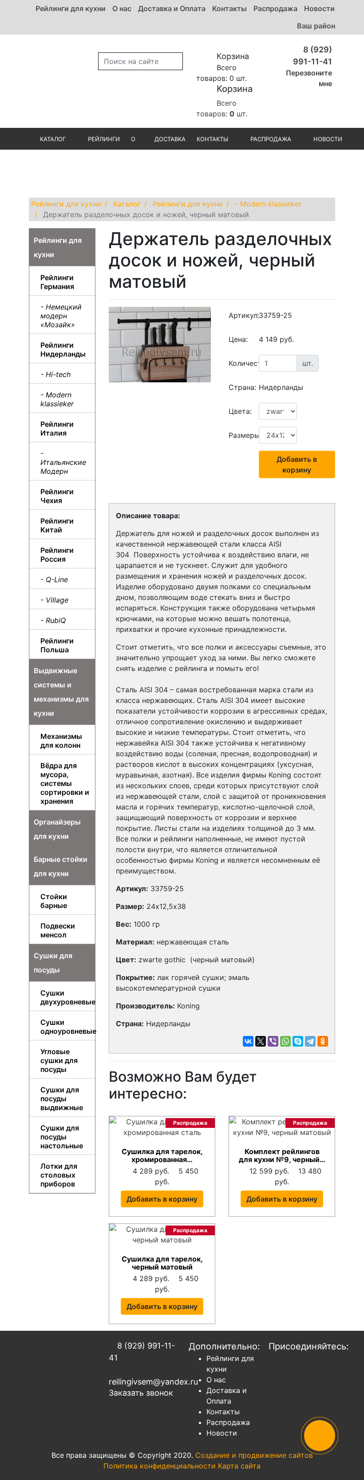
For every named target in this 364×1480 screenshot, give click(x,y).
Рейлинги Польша (57, 645)
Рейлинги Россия (57, 554)
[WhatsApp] (285, 1041)
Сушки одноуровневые (65, 1027)
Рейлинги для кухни (71, 8)
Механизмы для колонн (61, 741)
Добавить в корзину (297, 464)
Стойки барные (53, 901)
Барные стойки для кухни (60, 866)
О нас (121, 8)
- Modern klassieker (57, 399)
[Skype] (298, 1041)
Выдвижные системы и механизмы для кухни (61, 692)
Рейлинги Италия (57, 428)
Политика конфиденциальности (159, 1465)
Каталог (53, 139)
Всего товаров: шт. (224, 100)
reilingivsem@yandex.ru (142, 1381)
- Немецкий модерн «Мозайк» (61, 315)
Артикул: (240, 315)
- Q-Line (54, 579)
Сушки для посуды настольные (61, 1136)
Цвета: (240, 411)
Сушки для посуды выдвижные (61, 1098)
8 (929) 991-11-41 (142, 1351)
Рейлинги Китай (57, 525)
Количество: (240, 363)
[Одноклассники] (322, 1041)
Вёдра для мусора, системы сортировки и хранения (64, 783)
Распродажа (275, 8)
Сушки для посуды (53, 962)
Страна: (240, 387)
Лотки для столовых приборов (58, 1175)
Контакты (229, 8)
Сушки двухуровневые (65, 997)
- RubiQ (53, 620)
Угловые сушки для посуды (59, 1060)
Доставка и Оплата (172, 8)
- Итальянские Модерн (63, 462)
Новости (319, 8)
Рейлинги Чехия (57, 496)
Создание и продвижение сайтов (254, 1455)
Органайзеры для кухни (57, 829)
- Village (54, 599)
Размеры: (240, 435)
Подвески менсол (57, 930)
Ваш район (316, 25)
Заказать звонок (141, 1392)
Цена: (238, 339)
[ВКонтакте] (248, 1041)
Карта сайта (239, 1465)
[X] (260, 1041)
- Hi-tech (55, 374)
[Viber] (273, 1041)
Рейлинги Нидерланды (63, 349)
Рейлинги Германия (57, 282)
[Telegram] (310, 1041)
